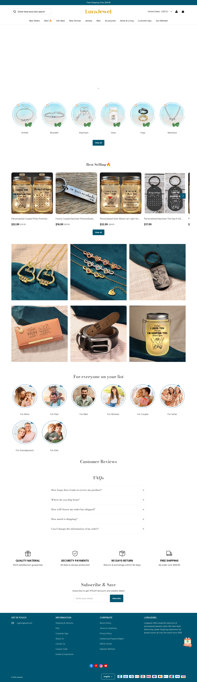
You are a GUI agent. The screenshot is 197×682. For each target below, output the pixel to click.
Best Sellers (34, 20)
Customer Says (145, 20)
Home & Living (127, 20)
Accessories (110, 20)
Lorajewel (19, 677)
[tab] (96, 88)
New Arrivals (75, 20)
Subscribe (116, 598)
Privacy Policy (106, 633)
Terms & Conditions (108, 628)
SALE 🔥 (48, 20)
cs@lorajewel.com (24, 623)
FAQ (57, 628)
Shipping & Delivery (64, 623)
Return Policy (105, 623)
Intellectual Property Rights (112, 638)
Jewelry (88, 20)
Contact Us (60, 643)
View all (98, 142)
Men (98, 20)
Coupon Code (61, 649)
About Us (60, 638)
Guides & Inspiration (64, 654)
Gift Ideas (60, 20)
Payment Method (107, 649)
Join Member (162, 20)
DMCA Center (106, 643)
